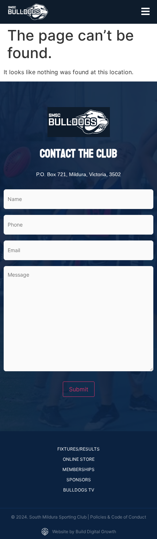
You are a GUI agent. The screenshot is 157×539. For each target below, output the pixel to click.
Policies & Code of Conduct (118, 517)
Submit (78, 389)
